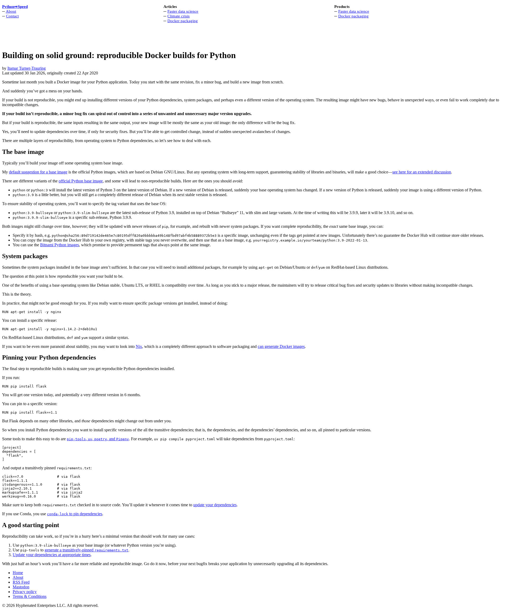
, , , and (98, 439)
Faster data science (182, 11)
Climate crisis (178, 16)
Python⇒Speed (15, 6)
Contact (12, 16)
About (11, 11)
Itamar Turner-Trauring (26, 68)
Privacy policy (25, 591)
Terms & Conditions (29, 596)
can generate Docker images (281, 346)
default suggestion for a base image (38, 172)
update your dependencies (215, 505)
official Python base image (81, 181)
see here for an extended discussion (421, 172)
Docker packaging (182, 20)
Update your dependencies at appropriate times (52, 554)
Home (18, 572)
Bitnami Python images (59, 245)
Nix (139, 346)
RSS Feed (21, 582)
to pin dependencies (74, 514)
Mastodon (21, 587)
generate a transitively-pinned (86, 550)
